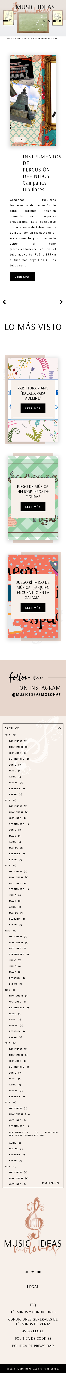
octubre (17, 753)
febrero (16, 788)
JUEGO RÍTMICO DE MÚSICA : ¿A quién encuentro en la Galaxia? (33, 590)
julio (14, 960)
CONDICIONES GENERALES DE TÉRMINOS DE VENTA (33, 1321)
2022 (10, 800)
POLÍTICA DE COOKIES (33, 1338)
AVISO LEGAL (33, 1331)
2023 (10, 735)
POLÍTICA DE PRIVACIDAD (33, 1345)
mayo (15, 770)
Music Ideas (24, 1369)
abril (14, 776)
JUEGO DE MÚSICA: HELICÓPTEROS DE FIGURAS (33, 491)
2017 (10, 1102)
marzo (15, 782)
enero (15, 794)
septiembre (18, 759)
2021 (10, 865)
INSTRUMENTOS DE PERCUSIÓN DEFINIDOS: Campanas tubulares (42, 172)
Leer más (22, 276)
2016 (10, 1166)
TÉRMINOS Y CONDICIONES (33, 1312)
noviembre (18, 747)
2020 (10, 930)
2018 (10, 1043)
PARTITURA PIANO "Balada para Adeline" (33, 393)
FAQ (33, 1304)
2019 (10, 990)
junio (15, 765)
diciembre (17, 741)
